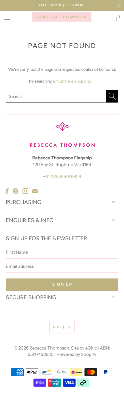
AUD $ (58, 327)
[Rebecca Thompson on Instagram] (25, 191)
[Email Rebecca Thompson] (35, 191)
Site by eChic (84, 348)
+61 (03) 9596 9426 (62, 176)
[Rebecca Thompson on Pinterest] (15, 191)
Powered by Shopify (76, 354)
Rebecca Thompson (49, 348)
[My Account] (5, 17)
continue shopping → (77, 81)
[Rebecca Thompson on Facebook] (7, 191)
